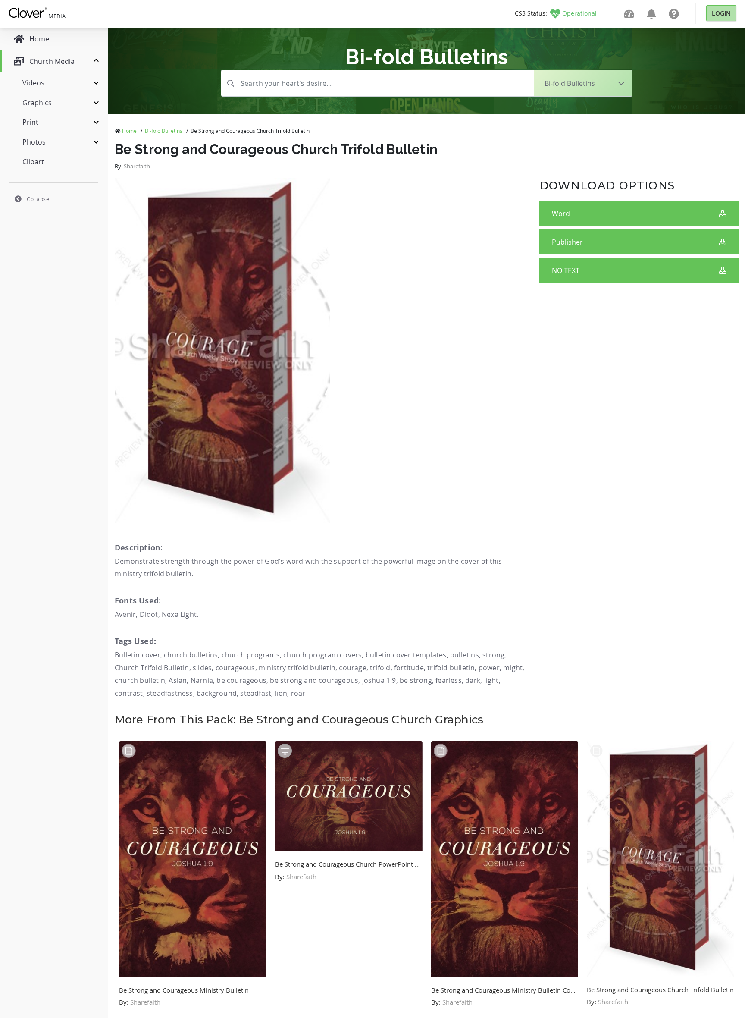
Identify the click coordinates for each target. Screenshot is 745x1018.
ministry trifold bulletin (297, 667)
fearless (448, 680)
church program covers (322, 655)
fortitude (409, 667)
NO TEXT (565, 270)
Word (561, 213)
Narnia (202, 680)
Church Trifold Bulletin (152, 667)
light (491, 680)
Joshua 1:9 (379, 680)
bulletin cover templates (406, 655)
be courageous (241, 680)
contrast (129, 693)
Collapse (38, 198)
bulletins (464, 655)
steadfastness (170, 693)
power (489, 667)
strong (493, 655)
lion (281, 693)
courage (352, 667)
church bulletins (191, 655)
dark (472, 680)
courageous (235, 667)
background (217, 693)
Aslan (178, 680)
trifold (380, 667)
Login (721, 13)
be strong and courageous (314, 680)
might (513, 667)
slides (202, 667)
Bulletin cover (137, 655)
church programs (251, 655)
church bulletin (140, 680)
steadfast (255, 693)
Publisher (567, 242)
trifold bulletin (451, 667)
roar (298, 693)
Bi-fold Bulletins (163, 130)
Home (129, 130)
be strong (416, 680)
